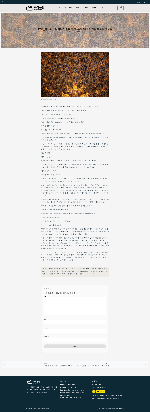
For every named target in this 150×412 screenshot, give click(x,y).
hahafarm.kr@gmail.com (99, 387)
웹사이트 (46, 336)
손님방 (101, 8)
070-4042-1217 (96, 385)
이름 (45, 319)
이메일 (45, 328)
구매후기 (94, 8)
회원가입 (145, 2)
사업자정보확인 (120, 408)
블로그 (77, 8)
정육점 (70, 8)
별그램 (86, 8)
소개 (64, 8)
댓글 (45, 296)
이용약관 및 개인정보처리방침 (107, 408)
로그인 (138, 2)
